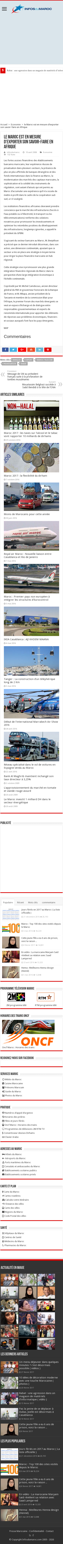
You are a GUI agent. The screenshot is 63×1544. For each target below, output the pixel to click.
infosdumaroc (13, 152)
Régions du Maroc (13, 1212)
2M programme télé (16, 1005)
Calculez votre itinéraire (17, 1200)
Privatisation (9, 364)
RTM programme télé (46, 1005)
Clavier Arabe (12, 1137)
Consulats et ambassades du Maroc (22, 1166)
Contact (50, 1531)
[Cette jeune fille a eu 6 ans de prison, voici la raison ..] (11, 942)
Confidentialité (36, 1531)
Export (28, 360)
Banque (17, 360)
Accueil (3, 124)
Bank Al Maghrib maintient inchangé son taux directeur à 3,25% (29, 778)
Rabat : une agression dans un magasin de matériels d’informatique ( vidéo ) (37, 1396)
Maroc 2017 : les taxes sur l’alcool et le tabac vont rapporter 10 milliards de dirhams (31, 434)
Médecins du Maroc (14, 1241)
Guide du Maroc (13, 1091)
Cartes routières (12, 1195)
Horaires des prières (14, 1117)
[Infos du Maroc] (31, 8)
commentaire (48, 902)
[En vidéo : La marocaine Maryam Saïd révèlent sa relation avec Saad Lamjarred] (11, 957)
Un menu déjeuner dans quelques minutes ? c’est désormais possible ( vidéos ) (39, 1365)
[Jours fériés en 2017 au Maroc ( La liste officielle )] (11, 914)
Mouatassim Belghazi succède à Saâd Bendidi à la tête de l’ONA (39, 385)
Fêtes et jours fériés (14, 1121)
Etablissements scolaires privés (20, 1174)
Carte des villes (12, 1208)
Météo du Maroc (13, 1079)
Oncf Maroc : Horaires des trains (18, 1047)
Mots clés (33, 902)
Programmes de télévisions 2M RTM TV (24, 1129)
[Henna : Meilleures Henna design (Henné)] (11, 972)
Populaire (8, 902)
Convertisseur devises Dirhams (19, 1133)
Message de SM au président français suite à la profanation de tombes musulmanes (24, 375)
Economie (16, 124)
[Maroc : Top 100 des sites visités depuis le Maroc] (11, 928)
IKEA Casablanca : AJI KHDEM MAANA (26, 639)
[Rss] (30, 1535)
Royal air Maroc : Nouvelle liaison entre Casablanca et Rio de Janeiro (27, 555)
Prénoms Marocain (14, 1087)
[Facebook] (33, 1535)
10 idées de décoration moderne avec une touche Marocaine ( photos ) (38, 1380)
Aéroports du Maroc (15, 1158)
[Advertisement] (31, 39)
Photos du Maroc (13, 1095)
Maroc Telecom (44, 360)
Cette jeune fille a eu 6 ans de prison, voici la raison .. (36, 1426)
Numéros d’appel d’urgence (18, 1113)
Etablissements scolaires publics (20, 1170)
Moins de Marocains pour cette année (27, 514)
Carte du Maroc (11, 1191)
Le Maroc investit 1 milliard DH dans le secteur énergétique (27, 801)
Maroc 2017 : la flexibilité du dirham (25, 475)
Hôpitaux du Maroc (14, 1233)
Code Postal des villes (15, 1216)
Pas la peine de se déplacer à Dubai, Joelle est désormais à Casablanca (36, 1412)
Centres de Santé (12, 1237)
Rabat (23, 364)
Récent (20, 902)
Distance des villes (14, 1204)
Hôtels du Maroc (13, 1154)
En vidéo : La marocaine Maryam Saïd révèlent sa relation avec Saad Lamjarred (39, 955)
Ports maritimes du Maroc (17, 1162)
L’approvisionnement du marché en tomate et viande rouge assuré (30, 789)
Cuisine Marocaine (13, 1083)
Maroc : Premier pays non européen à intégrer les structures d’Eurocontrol (27, 598)
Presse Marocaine (18, 1531)
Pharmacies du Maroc (15, 1245)
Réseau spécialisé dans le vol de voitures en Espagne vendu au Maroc (29, 766)
